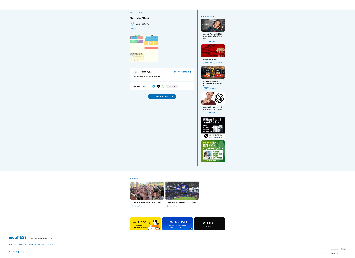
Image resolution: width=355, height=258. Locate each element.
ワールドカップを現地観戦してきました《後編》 (146, 202)
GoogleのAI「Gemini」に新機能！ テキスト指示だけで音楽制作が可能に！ (212, 36)
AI (205, 41)
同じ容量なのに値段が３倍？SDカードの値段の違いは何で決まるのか (212, 83)
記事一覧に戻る (162, 96)
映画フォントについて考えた (211, 60)
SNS (15, 244)
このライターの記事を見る (181, 72)
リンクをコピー (172, 86)
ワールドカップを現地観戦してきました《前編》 (181, 202)
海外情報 (41, 244)
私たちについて (13, 252)
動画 (206, 88)
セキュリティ (32, 244)
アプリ (25, 244)
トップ (131, 12)
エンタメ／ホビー (209, 62)
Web (10, 244)
